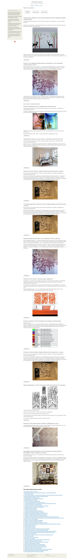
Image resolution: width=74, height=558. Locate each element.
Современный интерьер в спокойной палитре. (33, 504)
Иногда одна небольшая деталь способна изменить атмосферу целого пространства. (41, 531)
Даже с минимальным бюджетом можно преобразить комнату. (36, 550)
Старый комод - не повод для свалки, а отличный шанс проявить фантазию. (39, 534)
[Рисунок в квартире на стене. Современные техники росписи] (45, 121)
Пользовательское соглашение (33, 554)
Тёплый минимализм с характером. (31, 499)
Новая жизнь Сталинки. (29, 536)
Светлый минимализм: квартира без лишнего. (33, 540)
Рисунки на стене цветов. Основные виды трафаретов (38, 279)
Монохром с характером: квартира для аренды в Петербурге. (36, 515)
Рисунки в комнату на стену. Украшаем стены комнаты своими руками (42, 321)
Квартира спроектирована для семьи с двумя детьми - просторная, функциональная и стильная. (43, 524)
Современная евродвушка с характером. (32, 543)
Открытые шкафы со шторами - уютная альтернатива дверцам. (36, 496)
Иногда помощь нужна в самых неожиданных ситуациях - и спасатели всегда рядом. (40, 492)
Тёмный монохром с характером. (31, 508)
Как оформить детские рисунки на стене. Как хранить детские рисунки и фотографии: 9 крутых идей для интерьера (42, 452)
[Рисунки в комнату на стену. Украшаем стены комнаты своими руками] (45, 338)
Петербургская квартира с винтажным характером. (34, 551)
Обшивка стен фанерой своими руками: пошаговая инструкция (36, 542)
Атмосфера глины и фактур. (30, 526)
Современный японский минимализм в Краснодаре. (34, 512)
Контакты (28, 554)
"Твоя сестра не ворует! (28, 493)
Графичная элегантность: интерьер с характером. (34, 507)
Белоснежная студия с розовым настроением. (33, 548)
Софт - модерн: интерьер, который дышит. (32, 501)
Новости (37, 5)
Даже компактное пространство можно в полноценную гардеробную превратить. (40, 532)
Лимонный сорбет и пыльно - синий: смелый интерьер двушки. (36, 530)
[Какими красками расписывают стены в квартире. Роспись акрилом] (45, 261)
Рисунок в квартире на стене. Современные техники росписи (39, 106)
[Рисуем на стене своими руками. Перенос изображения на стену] (45, 437)
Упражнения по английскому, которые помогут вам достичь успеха (13, 20)
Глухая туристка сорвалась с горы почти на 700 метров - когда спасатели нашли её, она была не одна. (43, 495)
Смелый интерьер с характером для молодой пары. (34, 498)
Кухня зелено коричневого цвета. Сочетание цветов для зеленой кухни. (14, 35)
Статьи (40, 5)
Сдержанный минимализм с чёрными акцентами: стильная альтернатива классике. (40, 503)
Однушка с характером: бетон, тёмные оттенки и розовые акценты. (37, 539)
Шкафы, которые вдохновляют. (30, 533)
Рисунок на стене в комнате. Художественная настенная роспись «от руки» (43, 171)
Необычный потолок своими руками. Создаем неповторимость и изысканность (14, 28)
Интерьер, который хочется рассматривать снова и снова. (35, 514)
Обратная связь (47, 554)
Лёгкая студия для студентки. (30, 527)
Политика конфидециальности (30, 555)
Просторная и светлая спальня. (31, 509)
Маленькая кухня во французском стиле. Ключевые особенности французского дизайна (14, 24)
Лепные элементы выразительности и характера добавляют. (36, 522)
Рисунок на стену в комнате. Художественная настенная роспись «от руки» (43, 352)
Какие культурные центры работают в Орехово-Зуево (35, 544)
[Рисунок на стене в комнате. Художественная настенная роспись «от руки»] (45, 190)
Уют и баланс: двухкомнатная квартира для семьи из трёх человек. (37, 528)
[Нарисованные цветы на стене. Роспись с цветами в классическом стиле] (45, 156)
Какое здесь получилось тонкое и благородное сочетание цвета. (37, 505)
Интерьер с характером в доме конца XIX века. (33, 510)
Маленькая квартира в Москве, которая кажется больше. (35, 545)
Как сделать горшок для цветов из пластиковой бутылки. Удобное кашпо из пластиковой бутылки (14, 13)
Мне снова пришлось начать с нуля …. (31, 491)
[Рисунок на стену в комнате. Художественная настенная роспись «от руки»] (45, 371)
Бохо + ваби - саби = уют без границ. (31, 537)
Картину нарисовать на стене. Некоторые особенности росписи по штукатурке (44, 385)
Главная (32, 5)
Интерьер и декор (37, 2)
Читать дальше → (26, 59)
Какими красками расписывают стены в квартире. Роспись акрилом (41, 238)
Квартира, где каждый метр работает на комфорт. (34, 520)
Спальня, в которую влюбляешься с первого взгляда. (35, 502)
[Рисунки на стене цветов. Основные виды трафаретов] (45, 303)
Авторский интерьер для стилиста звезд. (31, 497)
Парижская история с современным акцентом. (33, 521)
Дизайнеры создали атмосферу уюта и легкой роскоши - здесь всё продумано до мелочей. (42, 516)
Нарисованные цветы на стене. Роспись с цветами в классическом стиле (43, 139)
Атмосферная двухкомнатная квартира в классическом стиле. (36, 513)
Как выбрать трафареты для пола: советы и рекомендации (36, 546)
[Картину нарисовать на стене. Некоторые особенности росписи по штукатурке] (45, 397)
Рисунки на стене (36, 12)
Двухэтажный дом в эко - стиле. (30, 525)
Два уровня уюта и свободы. (30, 538)
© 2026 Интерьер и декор (11, 554)
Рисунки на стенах (28, 12)
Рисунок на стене (44, 12)
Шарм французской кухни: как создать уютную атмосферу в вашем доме (38, 549)
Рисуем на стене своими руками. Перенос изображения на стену (40, 423)
